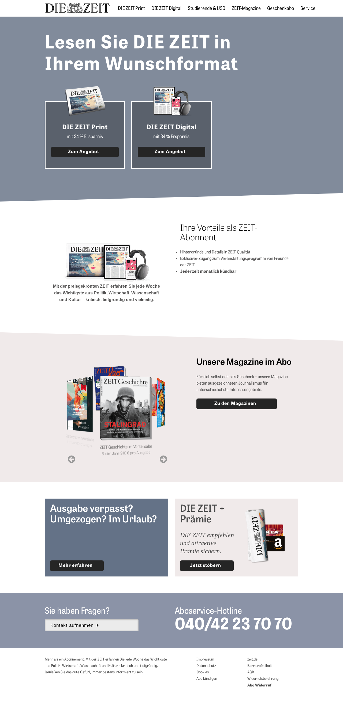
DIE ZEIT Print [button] (131, 9)
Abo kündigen (206, 679)
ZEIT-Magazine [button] (246, 9)
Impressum (205, 660)
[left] (71, 459)
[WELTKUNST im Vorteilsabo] (153, 393)
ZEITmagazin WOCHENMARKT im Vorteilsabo (158, 436)
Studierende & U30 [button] (206, 9)
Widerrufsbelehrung (262, 679)
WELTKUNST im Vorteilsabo (153, 424)
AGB (250, 672)
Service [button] (307, 9)
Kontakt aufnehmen (72, 625)
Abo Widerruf (259, 685)
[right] (163, 459)
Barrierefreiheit (259, 666)
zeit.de (252, 660)
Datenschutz (206, 666)
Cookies (203, 672)
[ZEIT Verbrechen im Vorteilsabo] (76, 400)
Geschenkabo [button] (280, 9)
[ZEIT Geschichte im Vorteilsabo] (117, 409)
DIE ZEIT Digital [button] (166, 9)
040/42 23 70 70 (233, 625)
